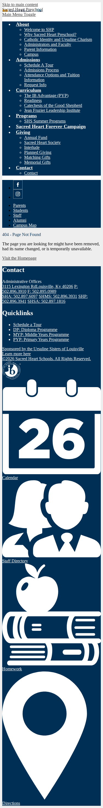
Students (20, 210)
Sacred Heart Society (42, 142)
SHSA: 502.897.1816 (46, 301)
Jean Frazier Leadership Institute (52, 110)
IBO (11, 370)
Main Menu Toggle (19, 14)
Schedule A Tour (38, 65)
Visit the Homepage (19, 258)
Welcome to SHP (39, 29)
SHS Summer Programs (45, 121)
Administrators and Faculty (47, 44)
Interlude (32, 147)
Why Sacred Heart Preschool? (50, 34)
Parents (19, 205)
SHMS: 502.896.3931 (58, 296)
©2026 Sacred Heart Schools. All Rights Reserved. (46, 358)
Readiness (33, 100)
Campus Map (25, 225)
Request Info (35, 84)
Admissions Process (41, 70)
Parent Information (40, 49)
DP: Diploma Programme (35, 329)
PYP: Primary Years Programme (41, 339)
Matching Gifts (37, 157)
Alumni (19, 220)
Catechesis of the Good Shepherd (53, 105)
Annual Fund (35, 137)
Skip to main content (20, 4)
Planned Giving (37, 152)
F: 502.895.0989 (41, 291)
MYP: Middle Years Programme (41, 334)
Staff (17, 215)
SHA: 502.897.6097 (20, 296)
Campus (31, 54)
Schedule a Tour (27, 324)
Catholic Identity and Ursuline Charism (58, 39)
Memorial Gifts (37, 162)
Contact (31, 173)
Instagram (18, 198)
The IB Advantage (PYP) (46, 95)
